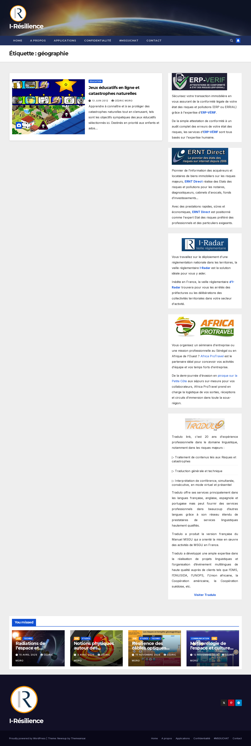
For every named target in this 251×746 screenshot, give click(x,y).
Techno (28, 638)
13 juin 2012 (100, 100)
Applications (65, 40)
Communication (200, 638)
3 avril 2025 (86, 654)
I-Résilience (26, 26)
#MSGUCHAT (129, 40)
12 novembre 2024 (206, 654)
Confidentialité (97, 40)
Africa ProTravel (212, 356)
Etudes (86, 638)
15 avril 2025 (28, 654)
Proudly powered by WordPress (27, 738)
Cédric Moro (124, 100)
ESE (18, 638)
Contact (154, 40)
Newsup (62, 738)
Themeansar (78, 738)
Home (17, 40)
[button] (231, 40)
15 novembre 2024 (148, 654)
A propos (38, 40)
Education (95, 81)
